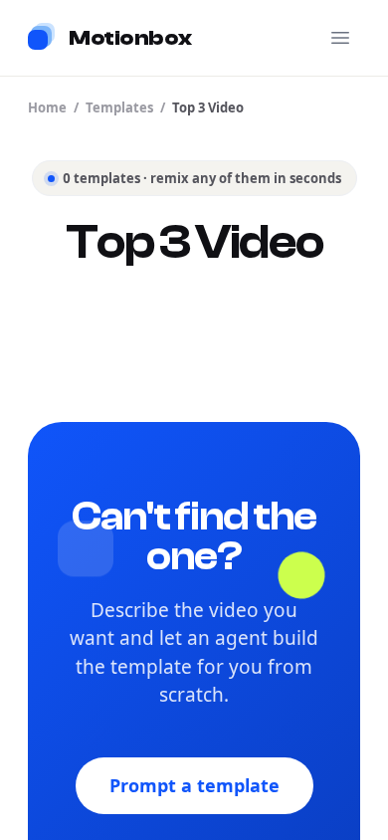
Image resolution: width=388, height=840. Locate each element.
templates (119, 107)
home (47, 107)
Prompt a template (194, 785)
